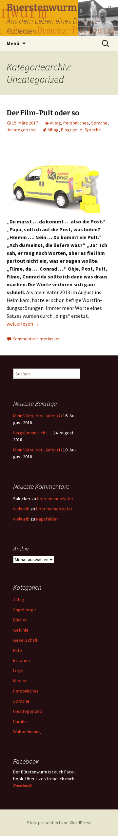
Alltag (55, 123)
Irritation (21, 660)
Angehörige (24, 610)
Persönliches (76, 123)
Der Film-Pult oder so (43, 112)
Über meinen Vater (55, 499)
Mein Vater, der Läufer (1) (37, 450)
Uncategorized (21, 130)
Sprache (99, 123)
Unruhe (20, 721)
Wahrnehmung (27, 731)
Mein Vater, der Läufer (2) (37, 416)
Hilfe (17, 650)
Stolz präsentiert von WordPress (59, 823)
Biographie (71, 130)
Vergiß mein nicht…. (32, 433)
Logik (18, 671)
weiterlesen (23, 323)
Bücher (20, 620)
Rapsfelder (47, 519)
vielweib (21, 509)
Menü (13, 43)
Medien (20, 681)
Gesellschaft (25, 640)
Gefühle (21, 630)
